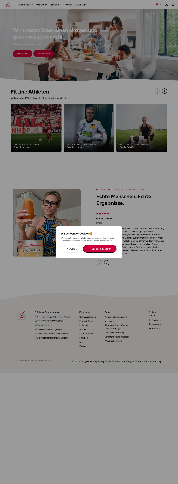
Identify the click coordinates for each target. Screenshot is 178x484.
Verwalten (72, 249)
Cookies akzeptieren (101, 249)
